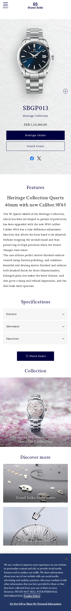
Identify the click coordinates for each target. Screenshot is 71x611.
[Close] (66, 559)
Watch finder (37, 356)
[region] (35, 582)
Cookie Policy (32, 596)
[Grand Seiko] (35, 5)
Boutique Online (35, 135)
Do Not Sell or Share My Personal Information (35, 603)
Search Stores (35, 146)
